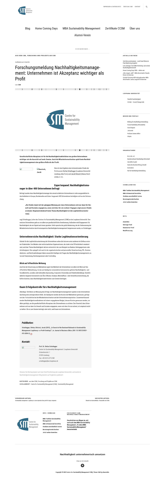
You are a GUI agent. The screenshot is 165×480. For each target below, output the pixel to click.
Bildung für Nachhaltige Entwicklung (137, 122)
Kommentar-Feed (128, 227)
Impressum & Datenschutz (112, 6)
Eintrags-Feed (127, 225)
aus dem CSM (20, 55)
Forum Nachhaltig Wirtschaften (136, 125)
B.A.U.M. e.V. (131, 156)
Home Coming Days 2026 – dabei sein (134, 70)
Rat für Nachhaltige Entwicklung (136, 171)
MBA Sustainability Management (81, 28)
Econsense (130, 168)
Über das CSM (128, 6)
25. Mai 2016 (26, 62)
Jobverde (130, 130)
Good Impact (131, 128)
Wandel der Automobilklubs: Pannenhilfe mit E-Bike (97, 399)
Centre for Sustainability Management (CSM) (44, 384)
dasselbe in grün (132, 162)
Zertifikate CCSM (115, 28)
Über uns (135, 28)
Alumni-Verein (82, 35)
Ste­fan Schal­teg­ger (69, 171)
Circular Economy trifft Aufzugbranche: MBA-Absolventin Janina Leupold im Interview (136, 78)
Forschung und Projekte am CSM (41, 55)
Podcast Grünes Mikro (133, 133)
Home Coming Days (46, 28)
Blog (27, 28)
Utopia (129, 136)
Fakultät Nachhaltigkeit (134, 99)
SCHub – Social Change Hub (135, 102)
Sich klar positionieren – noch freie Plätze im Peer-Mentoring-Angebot (136, 62)
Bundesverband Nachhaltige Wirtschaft (138, 159)
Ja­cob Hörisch (76, 174)
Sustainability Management (65, 384)
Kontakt (137, 6)
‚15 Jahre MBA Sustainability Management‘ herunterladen (76, 427)
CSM (19, 85)
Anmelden (126, 222)
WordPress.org (127, 230)
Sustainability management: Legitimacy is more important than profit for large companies (35, 399)
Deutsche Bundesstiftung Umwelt (136, 165)
